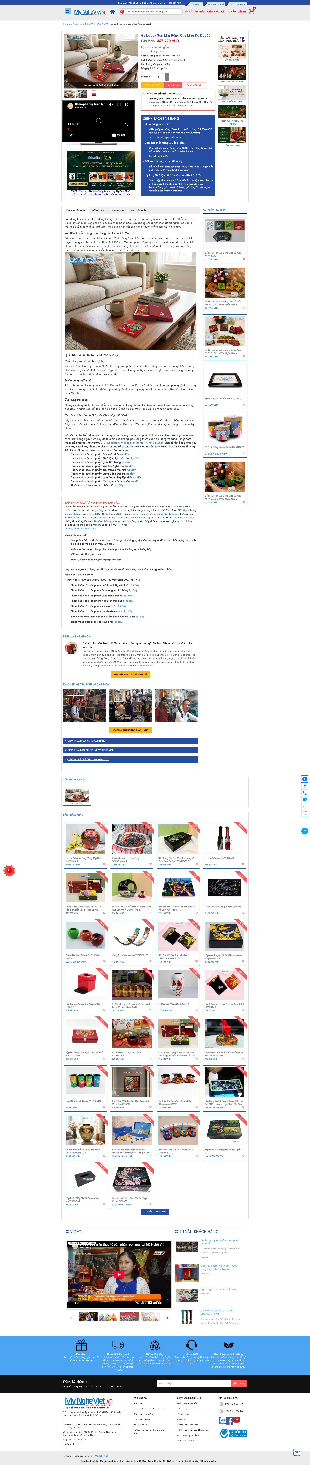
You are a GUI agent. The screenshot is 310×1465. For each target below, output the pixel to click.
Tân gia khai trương (109, 1461)
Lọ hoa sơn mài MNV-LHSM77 (219, 858)
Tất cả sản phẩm (195, 11)
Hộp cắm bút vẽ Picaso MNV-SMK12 (84, 1101)
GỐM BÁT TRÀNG (232, 145)
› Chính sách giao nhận (188, 1435)
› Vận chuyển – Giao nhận (189, 1409)
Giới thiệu (138, 1403)
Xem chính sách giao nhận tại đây (166, 137)
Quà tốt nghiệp (191, 1461)
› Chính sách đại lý (185, 1440)
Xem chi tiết (146, 665)
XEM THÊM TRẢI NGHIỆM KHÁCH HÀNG (130, 730)
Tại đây (135, 585)
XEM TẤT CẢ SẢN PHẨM (155, 1211)
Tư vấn (231, 11)
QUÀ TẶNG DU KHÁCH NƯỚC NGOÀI (91, 24)
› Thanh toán (183, 1414)
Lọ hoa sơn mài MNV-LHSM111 (173, 1004)
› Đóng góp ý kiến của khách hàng (193, 1430)
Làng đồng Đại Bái (156, 1461)
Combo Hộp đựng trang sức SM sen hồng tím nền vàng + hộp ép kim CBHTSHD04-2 (83, 910)
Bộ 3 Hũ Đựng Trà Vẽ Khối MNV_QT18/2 (224, 447)
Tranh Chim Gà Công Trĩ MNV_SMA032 (223, 907)
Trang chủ (67, 24)
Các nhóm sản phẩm (143, 1414)
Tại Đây (128, 595)
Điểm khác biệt (216, 11)
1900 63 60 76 (234, 1404)
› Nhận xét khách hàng (187, 1425)
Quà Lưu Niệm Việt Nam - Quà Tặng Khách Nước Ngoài (218, 1267)
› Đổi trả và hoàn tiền (187, 1403)
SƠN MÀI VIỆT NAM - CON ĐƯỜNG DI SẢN (216, 1312)
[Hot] (85, 839)
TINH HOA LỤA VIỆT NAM (232, 81)
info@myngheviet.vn (156, 3)
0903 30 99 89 (234, 1411)
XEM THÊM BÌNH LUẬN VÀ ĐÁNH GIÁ (130, 674)
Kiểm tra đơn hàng (238, 4)
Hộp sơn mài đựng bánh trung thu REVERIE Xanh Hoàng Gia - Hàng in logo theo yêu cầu (131, 1152)
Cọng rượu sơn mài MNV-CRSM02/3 (130, 955)
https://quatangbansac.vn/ (80, 528)
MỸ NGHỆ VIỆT (232, 60)
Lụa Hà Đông (140, 1461)
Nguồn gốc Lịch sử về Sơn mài (218, 1289)
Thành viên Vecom (142, 1419)
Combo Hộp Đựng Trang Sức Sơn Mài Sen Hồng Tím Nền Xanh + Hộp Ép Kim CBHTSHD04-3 (176, 1055)
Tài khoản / (213, 4)
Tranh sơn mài (126, 1461)
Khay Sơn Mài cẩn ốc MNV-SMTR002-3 (224, 398)
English (196, 4)
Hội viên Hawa (140, 1425)
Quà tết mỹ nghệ (175, 1461)
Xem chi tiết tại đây (158, 156)
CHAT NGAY (196, 85)
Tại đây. (118, 621)
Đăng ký (221, 4)
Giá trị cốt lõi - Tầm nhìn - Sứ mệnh (150, 1409)
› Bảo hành (182, 1419)
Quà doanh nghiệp (89, 1461)
